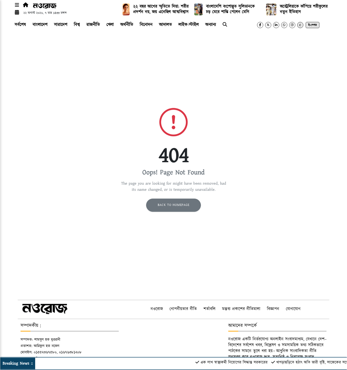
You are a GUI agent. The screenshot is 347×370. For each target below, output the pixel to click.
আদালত (165, 24)
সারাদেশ (60, 24)
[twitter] (268, 25)
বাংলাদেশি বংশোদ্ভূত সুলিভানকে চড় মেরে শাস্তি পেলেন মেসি (230, 9)
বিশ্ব (77, 24)
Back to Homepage (174, 205)
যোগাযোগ (293, 309)
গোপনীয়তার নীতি (183, 309)
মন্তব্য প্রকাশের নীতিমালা (241, 309)
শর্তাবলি (209, 309)
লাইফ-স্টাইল (188, 24)
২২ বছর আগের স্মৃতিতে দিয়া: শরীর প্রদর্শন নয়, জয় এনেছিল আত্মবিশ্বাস (161, 9)
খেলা (110, 24)
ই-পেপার (312, 25)
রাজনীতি (93, 24)
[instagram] (292, 25)
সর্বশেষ (20, 24)
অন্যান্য (210, 24)
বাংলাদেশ (40, 24)
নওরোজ (157, 309)
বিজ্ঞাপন (273, 309)
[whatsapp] (284, 25)
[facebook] (260, 25)
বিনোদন (146, 24)
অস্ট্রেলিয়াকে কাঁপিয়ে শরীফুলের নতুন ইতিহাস (304, 9)
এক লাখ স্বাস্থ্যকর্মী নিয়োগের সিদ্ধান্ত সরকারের (229, 362)
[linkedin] (276, 25)
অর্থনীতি (126, 24)
